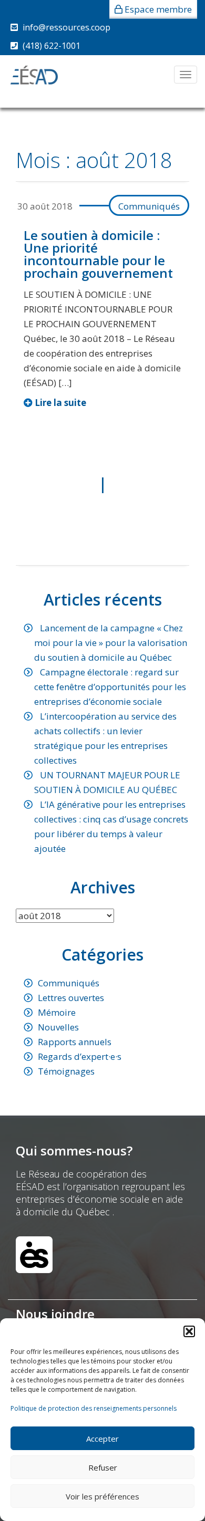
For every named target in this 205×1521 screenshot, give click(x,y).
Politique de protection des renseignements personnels (94, 1408)
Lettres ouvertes (71, 998)
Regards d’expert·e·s (79, 1056)
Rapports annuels (74, 1042)
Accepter (102, 1438)
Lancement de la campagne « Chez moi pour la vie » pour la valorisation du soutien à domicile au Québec (110, 642)
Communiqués (149, 206)
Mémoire (57, 1012)
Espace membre (158, 9)
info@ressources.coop (66, 27)
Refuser (102, 1467)
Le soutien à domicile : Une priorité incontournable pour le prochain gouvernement (98, 254)
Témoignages (66, 1071)
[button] (189, 1331)
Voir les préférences (102, 1496)
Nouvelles (58, 1027)
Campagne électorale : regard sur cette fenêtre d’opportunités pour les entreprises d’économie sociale (110, 686)
